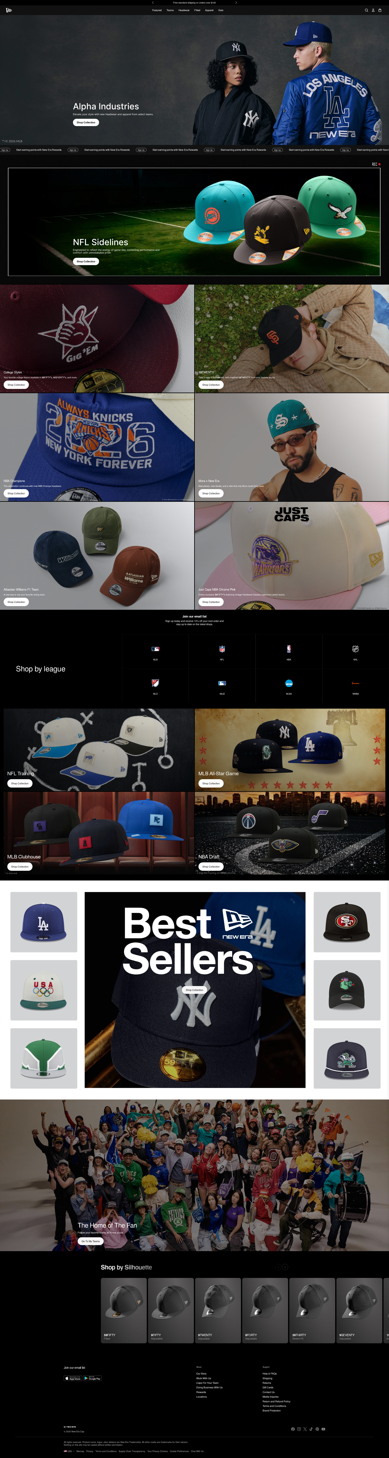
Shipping (267, 1378)
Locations (201, 1396)
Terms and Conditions (274, 1406)
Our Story (201, 1373)
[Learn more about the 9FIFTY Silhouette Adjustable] (171, 1310)
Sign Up (25, 150)
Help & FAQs (270, 1373)
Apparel (209, 10)
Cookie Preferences (179, 1451)
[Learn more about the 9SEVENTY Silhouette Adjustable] (359, 1310)
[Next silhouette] (285, 1267)
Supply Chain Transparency (132, 1451)
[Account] (373, 10)
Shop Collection (86, 122)
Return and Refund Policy (276, 1401)
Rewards (201, 1392)
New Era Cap (77, 1431)
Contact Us (269, 1392)
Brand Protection (272, 1410)
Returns (267, 1383)
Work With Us (203, 1378)
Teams (170, 10)
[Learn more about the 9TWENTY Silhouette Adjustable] (218, 1310)
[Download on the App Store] (73, 1394)
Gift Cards (268, 1387)
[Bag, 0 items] (380, 10)
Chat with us (197, 1451)
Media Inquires (271, 1396)
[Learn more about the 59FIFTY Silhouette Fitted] (124, 1310)
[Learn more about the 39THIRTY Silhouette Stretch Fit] (312, 1310)
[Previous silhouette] (278, 1267)
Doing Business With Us (209, 1387)
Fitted (197, 10)
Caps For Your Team (207, 1383)
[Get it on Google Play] (92, 1394)
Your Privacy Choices (157, 1451)
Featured (157, 10)
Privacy (89, 1451)
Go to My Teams (91, 1241)
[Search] (366, 10)
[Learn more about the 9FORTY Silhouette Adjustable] (265, 1310)
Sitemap (80, 1451)
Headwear (184, 10)
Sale (220, 10)
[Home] (9, 10)
